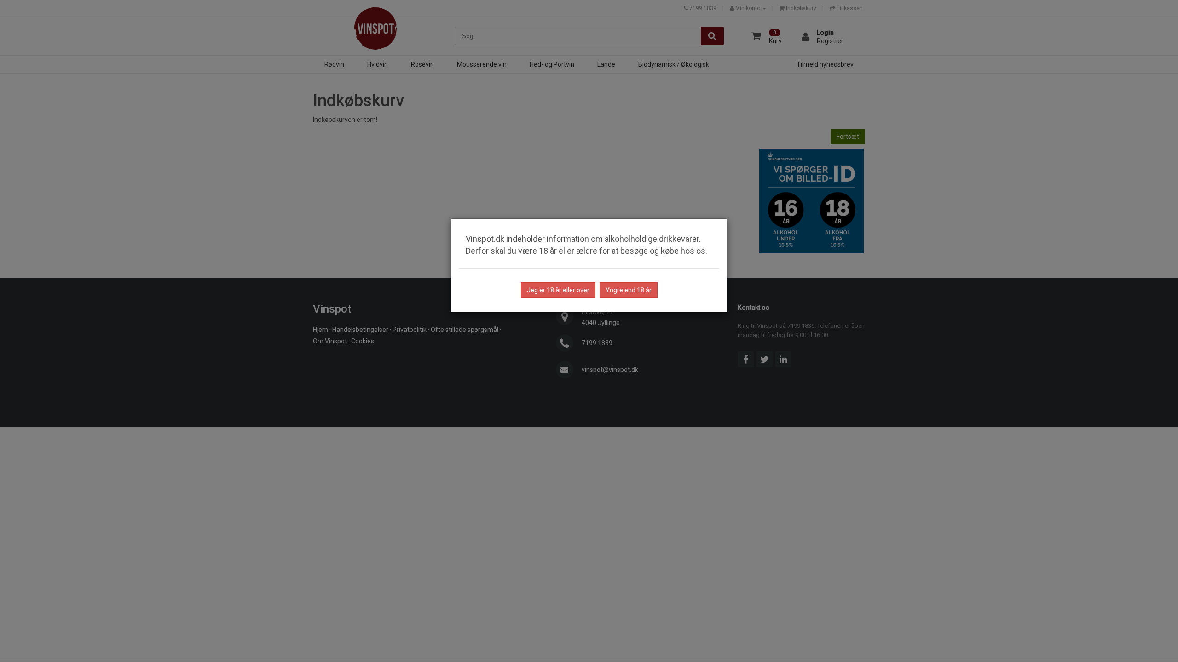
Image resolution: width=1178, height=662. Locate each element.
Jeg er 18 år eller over (558, 290)
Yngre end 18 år (629, 290)
